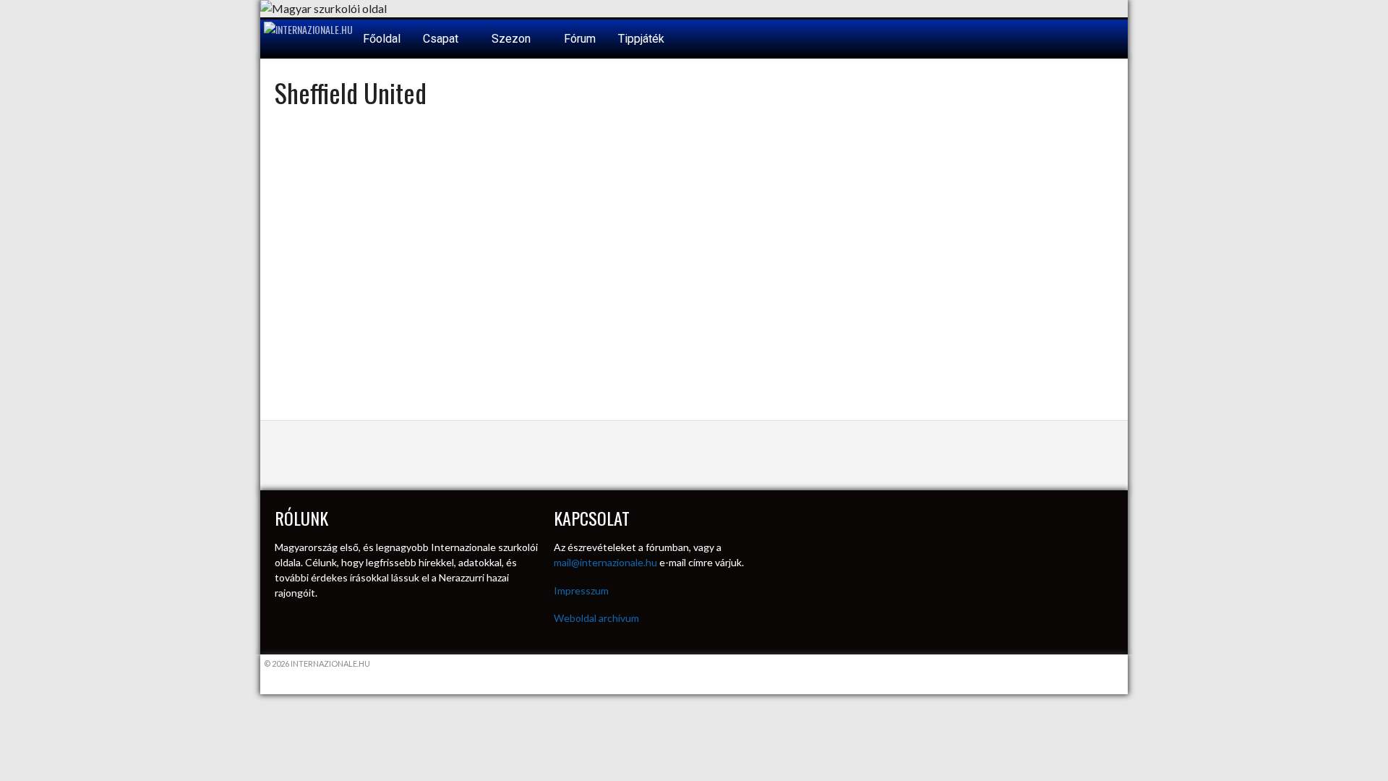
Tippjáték (641, 39)
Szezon (513, 39)
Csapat (442, 39)
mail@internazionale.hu (605, 562)
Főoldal (381, 39)
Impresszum (581, 590)
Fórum (580, 39)
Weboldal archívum (596, 618)
